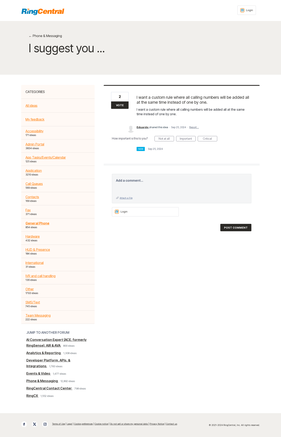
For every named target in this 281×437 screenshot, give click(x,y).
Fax (28, 210)
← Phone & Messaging (45, 36)
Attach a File (126, 197)
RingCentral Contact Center (49, 388)
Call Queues (34, 184)
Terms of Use (58, 423)
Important (188, 139)
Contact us (171, 423)
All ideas (31, 105)
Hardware (33, 236)
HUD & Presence (38, 250)
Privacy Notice (157, 423)
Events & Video (38, 373)
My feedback (35, 119)
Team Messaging (38, 315)
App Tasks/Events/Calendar (46, 157)
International (35, 263)
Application (34, 171)
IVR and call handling (41, 276)
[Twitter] (37, 424)
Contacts (32, 197)
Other (30, 289)
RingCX (32, 396)
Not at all (166, 139)
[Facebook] (26, 424)
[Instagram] (47, 424)
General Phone (37, 223)
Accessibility (34, 131)
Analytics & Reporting (43, 353)
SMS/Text (33, 302)
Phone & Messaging (42, 381)
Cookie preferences (83, 423)
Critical (210, 139)
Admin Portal (35, 144)
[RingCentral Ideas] (42, 11)
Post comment (236, 227)
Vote (120, 105)
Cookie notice (101, 423)
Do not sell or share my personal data (129, 423)
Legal (69, 423)
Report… (194, 127)
